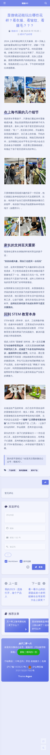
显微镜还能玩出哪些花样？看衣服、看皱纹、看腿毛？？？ (25, 20)
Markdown (13, 561)
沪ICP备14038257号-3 (17, 666)
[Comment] (43, 741)
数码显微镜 (23, 470)
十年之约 (19, 661)
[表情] (28, 567)
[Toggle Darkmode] (43, 747)
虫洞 (44, 661)
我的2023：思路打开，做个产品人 (13, 593)
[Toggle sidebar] (4, 3)
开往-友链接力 (32, 661)
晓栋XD (25, 3)
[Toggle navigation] (46, 3)
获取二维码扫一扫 (28, 652)
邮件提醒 (27, 561)
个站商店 (8, 661)
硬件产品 (34, 470)
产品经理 (12, 470)
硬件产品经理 (26, 34)
